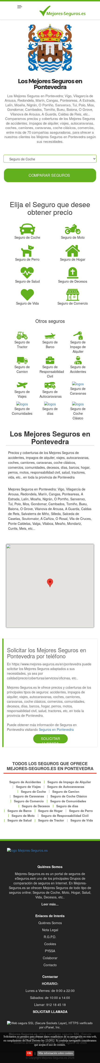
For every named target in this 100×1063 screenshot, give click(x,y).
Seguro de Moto (23, 815)
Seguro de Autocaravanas (65, 786)
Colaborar (50, 957)
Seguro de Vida (81, 820)
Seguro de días (67, 806)
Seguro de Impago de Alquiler (69, 782)
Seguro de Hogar (50, 810)
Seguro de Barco (19, 810)
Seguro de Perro (81, 810)
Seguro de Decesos (36, 806)
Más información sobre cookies (55, 1053)
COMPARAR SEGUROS (49, 175)
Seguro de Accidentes (25, 782)
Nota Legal (50, 929)
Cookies (50, 943)
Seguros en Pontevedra (56, 729)
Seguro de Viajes (28, 786)
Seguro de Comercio (29, 801)
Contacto (50, 964)
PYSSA (50, 950)
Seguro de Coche (33, 791)
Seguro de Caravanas (28, 796)
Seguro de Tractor (51, 820)
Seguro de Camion (65, 791)
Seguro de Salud (19, 820)
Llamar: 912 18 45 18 (50, 1004)
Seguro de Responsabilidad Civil (65, 815)
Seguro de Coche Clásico (68, 796)
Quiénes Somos (50, 922)
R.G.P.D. (50, 936)
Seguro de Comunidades (68, 801)
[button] (50, 583)
